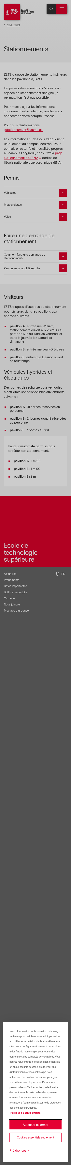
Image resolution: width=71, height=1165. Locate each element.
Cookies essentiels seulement (35, 1137)
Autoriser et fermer (35, 1124)
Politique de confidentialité (25, 1113)
